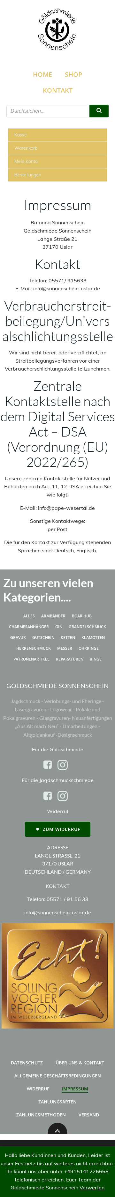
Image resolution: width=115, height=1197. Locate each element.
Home (42, 74)
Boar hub (82, 616)
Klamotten (93, 637)
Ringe (96, 659)
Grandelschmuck (87, 626)
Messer (64, 648)
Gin (58, 626)
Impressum (75, 1089)
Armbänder (53, 616)
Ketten (68, 637)
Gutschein (43, 637)
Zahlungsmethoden (41, 1115)
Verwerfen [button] (92, 1187)
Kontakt (58, 90)
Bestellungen (27, 175)
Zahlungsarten (57, 1102)
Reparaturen (69, 659)
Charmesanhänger (29, 626)
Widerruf (38, 1089)
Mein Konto (26, 161)
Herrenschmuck (33, 648)
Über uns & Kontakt (80, 1063)
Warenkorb (25, 148)
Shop (73, 74)
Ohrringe (89, 648)
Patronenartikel (31, 659)
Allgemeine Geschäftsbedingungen (57, 1076)
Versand (89, 1115)
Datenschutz (27, 1063)
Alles (29, 616)
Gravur (18, 637)
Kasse (20, 135)
